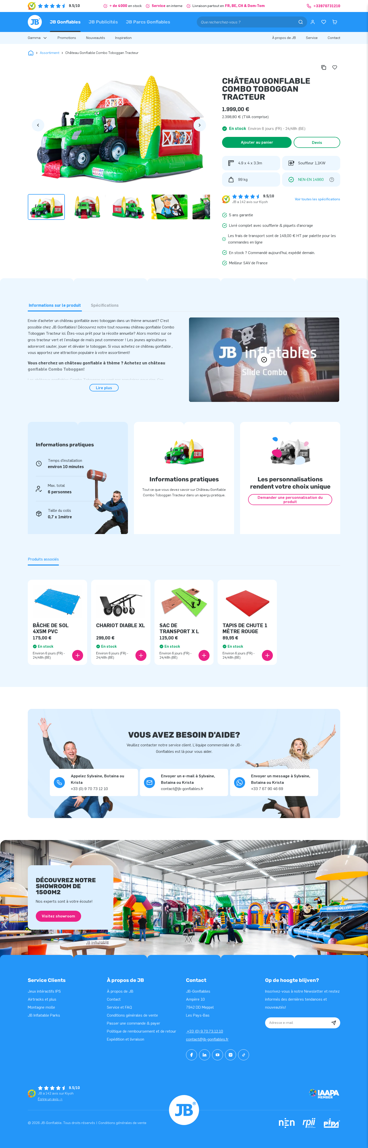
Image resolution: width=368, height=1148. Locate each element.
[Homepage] (35, 22)
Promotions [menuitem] (67, 38)
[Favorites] (323, 21)
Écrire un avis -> (50, 1099)
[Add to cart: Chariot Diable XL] (140, 655)
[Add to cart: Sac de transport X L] (204, 655)
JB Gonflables (65, 22)
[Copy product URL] (323, 67)
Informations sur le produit (55, 305)
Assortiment (49, 53)
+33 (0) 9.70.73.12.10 (204, 1031)
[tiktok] (243, 1054)
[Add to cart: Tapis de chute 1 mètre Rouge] (267, 655)
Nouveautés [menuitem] (95, 38)
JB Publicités (103, 22)
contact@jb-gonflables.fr (207, 1039)
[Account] (312, 21)
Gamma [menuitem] (34, 38)
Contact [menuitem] (334, 38)
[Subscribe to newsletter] (333, 1022)
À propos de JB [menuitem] (284, 38)
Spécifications (105, 305)
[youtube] (217, 1054)
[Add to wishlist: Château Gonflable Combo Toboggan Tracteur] (334, 67)
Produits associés (43, 559)
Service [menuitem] (312, 38)
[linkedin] (204, 1054)
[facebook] (191, 1054)
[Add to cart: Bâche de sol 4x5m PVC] (77, 655)
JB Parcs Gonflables (148, 22)
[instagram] (230, 1054)
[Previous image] (38, 125)
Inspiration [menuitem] (123, 38)
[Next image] (200, 125)
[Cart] (334, 21)
